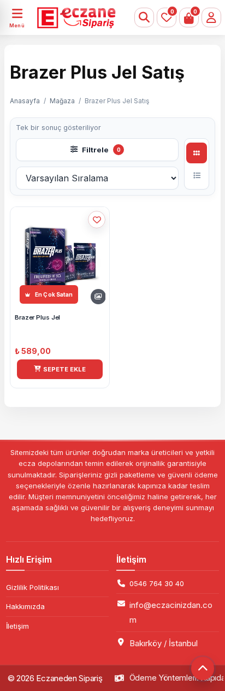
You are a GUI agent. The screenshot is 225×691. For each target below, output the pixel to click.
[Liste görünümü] (196, 175)
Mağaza (62, 101)
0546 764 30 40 (156, 583)
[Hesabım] (211, 17)
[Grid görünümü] (196, 153)
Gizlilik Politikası (32, 587)
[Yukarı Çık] (202, 668)
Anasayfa (25, 101)
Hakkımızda (25, 606)
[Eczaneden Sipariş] (63, 17)
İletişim (17, 626)
